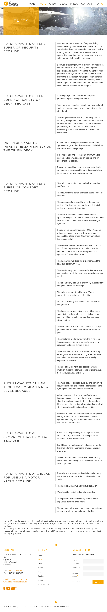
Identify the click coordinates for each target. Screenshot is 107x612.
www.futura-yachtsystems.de (15, 582)
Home (32, 4)
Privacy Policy (43, 585)
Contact (86, 4)
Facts (42, 4)
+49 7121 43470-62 (15, 571)
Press (74, 4)
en (102, 4)
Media (63, 4)
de (98, 4)
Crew (52, 4)
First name (77, 568)
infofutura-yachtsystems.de (15, 579)
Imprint (40, 580)
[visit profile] (5, 588)
